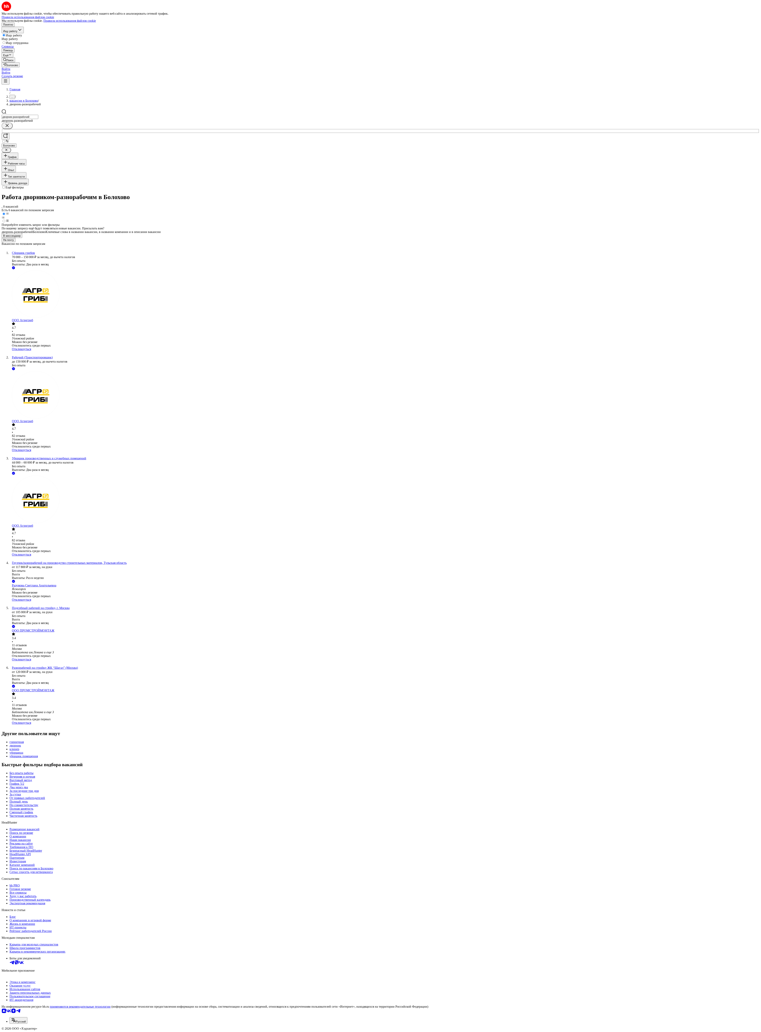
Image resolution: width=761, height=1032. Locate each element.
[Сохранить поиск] (6, 136)
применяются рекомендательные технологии (80, 1006)
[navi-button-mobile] (6, 81)
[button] (6, 69)
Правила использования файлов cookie (69, 20)
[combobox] (20, 117)
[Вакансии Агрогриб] (384, 294)
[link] (8, 59)
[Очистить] (7, 126)
